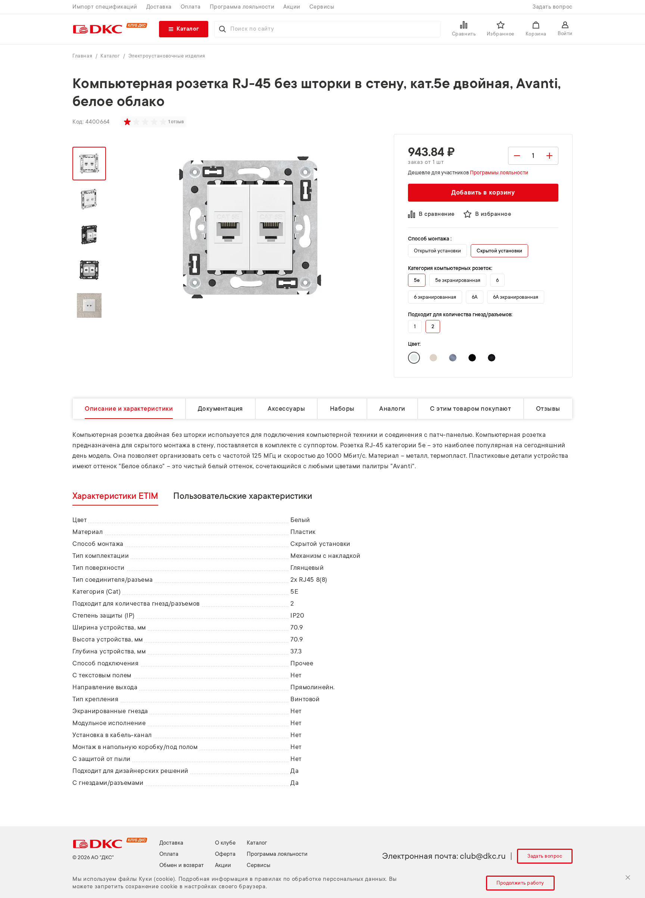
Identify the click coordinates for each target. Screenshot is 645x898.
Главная (83, 56)
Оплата (191, 7)
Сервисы (321, 7)
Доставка (159, 7)
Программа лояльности (242, 7)
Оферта (225, 854)
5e (417, 280)
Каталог (110, 56)
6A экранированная (515, 297)
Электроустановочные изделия (166, 56)
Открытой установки (437, 251)
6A (474, 297)
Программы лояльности (499, 172)
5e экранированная (457, 280)
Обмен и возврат (181, 865)
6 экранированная (435, 297)
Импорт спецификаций (104, 7)
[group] (146, 121)
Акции (291, 7)
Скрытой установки (499, 251)
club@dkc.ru (483, 856)
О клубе (225, 843)
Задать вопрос (553, 7)
